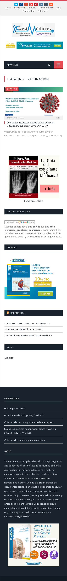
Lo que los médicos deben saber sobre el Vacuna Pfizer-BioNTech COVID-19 (30, 124)
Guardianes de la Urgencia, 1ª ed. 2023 (24, 415)
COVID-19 (12, 89)
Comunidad (29, 11)
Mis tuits (8, 357)
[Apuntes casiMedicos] (33, 29)
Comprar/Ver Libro (33, 200)
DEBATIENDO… (18, 313)
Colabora (42, 11)
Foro (59, 7)
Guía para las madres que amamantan (24, 440)
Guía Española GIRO (14, 408)
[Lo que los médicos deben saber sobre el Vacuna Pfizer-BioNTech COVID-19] (33, 102)
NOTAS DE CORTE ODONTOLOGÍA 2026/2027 (27, 323)
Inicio (8, 7)
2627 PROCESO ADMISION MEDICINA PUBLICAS (28, 335)
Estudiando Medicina (25, 7)
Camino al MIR (46, 7)
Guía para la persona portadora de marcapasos (29, 422)
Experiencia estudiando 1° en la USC (23, 329)
